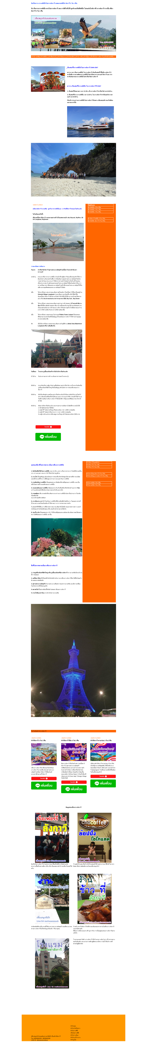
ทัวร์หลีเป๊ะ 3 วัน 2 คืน (94, 207)
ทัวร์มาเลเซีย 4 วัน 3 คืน (94, 482)
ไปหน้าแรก (91, 205)
